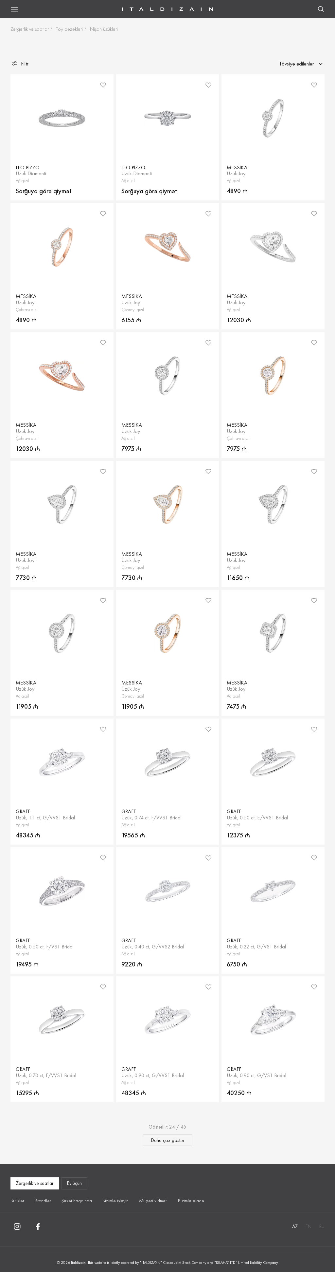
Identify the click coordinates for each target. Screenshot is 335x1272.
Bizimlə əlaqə (191, 1200)
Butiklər (17, 1200)
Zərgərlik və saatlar (29, 29)
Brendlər (43, 1200)
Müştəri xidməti (153, 1200)
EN (308, 1226)
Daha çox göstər (167, 1140)
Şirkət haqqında (77, 1200)
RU (322, 1226)
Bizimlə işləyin (115, 1200)
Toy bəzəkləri (69, 29)
